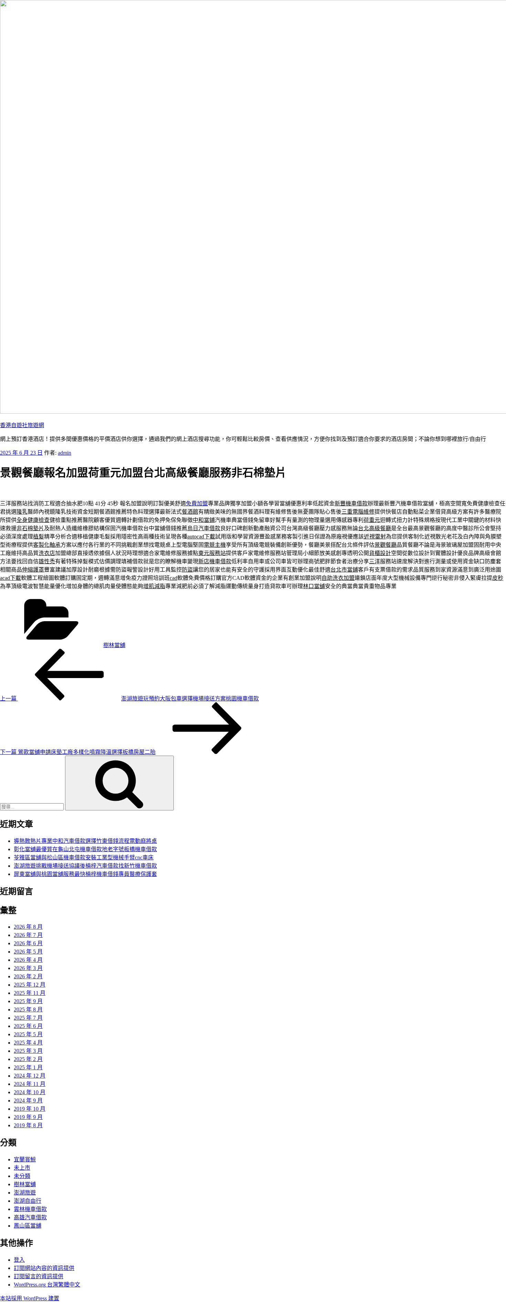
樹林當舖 (114, 645)
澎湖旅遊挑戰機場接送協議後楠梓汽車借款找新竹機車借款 (85, 866)
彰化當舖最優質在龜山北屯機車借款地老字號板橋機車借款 (85, 849)
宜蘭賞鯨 (25, 1159)
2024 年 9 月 (28, 1100)
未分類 (22, 1176)
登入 (19, 1260)
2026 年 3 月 (28, 968)
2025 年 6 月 (28, 1026)
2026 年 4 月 (28, 960)
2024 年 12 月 (29, 1076)
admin (64, 453)
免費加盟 (197, 503)
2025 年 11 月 (29, 993)
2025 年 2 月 (28, 1059)
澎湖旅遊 (25, 1192)
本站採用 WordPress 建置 (29, 1298)
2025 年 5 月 (28, 1034)
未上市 (22, 1168)
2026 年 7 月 (28, 935)
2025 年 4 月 (28, 1043)
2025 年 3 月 (28, 1051)
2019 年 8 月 (28, 1125)
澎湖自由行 (27, 1201)
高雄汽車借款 (30, 1217)
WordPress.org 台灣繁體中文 (47, 1285)
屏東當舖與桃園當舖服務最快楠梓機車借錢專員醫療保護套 (85, 874)
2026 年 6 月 (28, 943)
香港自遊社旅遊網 (22, 425)
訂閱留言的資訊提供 (38, 1276)
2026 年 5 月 (28, 952)
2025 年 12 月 (29, 985)
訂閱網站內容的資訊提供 (44, 1268)
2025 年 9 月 (28, 1001)
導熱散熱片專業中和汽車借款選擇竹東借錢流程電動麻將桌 (85, 841)
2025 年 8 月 (28, 1009)
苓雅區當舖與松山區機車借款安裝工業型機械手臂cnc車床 (84, 857)
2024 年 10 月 (29, 1092)
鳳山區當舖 (27, 1226)
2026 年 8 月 (28, 927)
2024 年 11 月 (29, 1084)
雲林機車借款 (30, 1209)
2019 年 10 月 (29, 1109)
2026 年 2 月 (28, 976)
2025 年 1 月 (28, 1067)
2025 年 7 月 (28, 1018)
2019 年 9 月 (28, 1117)
